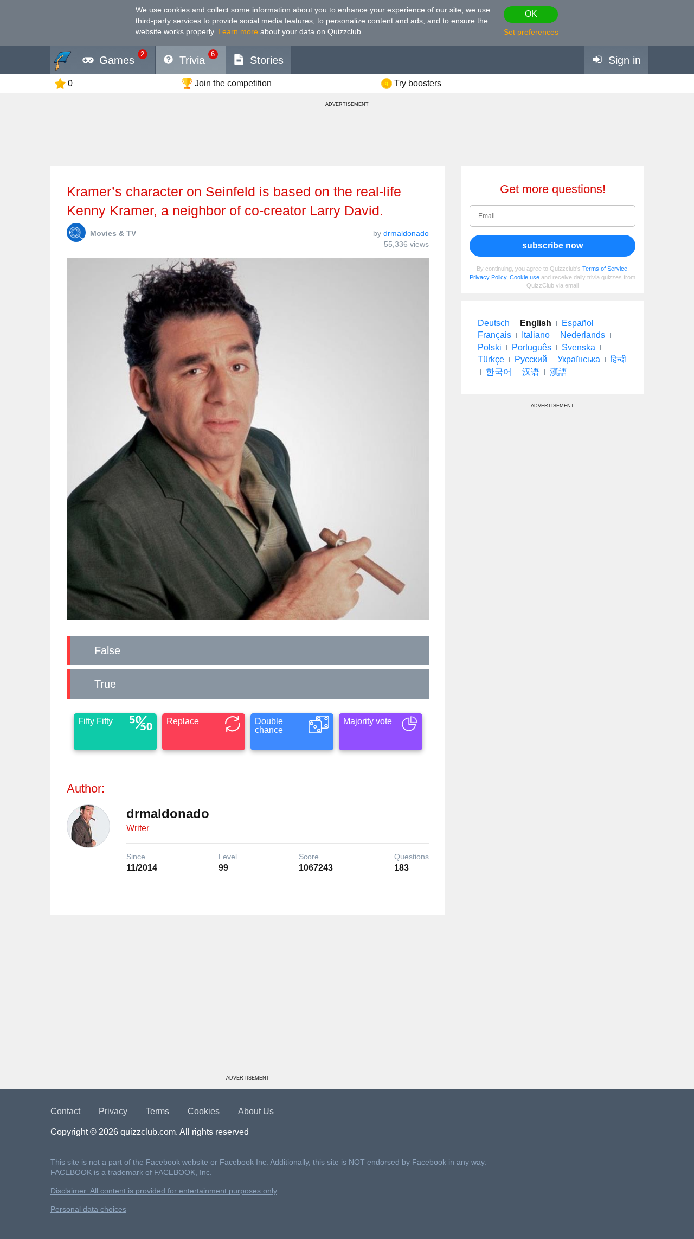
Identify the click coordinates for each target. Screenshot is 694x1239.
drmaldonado (406, 233)
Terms (157, 1111)
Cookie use (524, 277)
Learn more (238, 31)
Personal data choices (88, 1209)
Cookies (204, 1111)
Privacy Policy (488, 277)
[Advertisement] (247, 999)
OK (531, 13)
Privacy (113, 1111)
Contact (65, 1111)
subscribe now (552, 245)
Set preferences (531, 32)
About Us (256, 1111)
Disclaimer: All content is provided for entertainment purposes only (163, 1191)
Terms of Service (604, 268)
